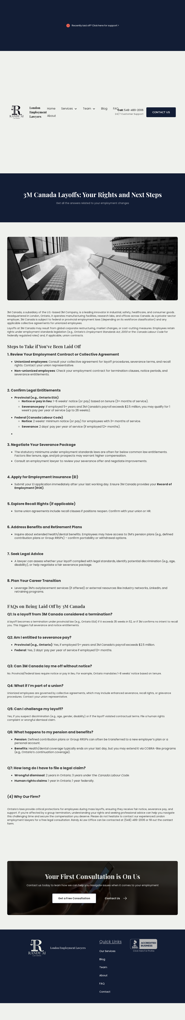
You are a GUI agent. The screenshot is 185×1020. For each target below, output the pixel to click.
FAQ (116, 108)
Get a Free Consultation (74, 898)
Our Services (107, 951)
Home (51, 108)
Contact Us (161, 112)
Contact (104, 992)
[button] (69, 108)
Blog (104, 108)
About (51, 116)
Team (103, 967)
